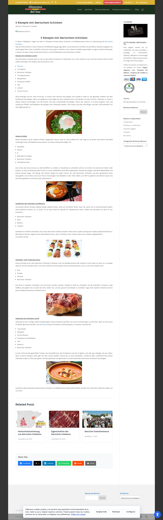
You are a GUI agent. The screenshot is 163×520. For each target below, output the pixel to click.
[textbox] (135, 145)
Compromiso (128, 122)
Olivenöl (20, 66)
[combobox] (135, 145)
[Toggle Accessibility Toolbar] (157, 514)
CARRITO (98, 2)
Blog (137, 9)
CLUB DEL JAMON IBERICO (84, 2)
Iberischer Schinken (29, 26)
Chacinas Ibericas (102, 9)
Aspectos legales (130, 129)
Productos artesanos (121, 9)
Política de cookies (78, 514)
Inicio (79, 9)
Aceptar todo (101, 512)
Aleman (18, 26)
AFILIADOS (128, 2)
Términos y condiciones (132, 125)
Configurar (130, 512)
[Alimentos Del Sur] (52, 2)
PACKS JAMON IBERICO (113, 2)
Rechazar (116, 512)
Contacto (127, 132)
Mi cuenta (127, 135)
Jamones (88, 9)
